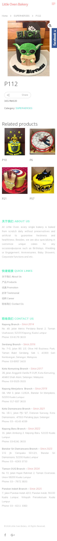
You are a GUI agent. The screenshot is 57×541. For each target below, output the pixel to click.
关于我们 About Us (12, 276)
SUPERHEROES (21, 15)
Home (5, 15)
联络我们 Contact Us (13, 304)
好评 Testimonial (10, 293)
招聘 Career (8, 298)
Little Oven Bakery (15, 4)
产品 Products (9, 282)
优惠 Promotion (10, 287)
